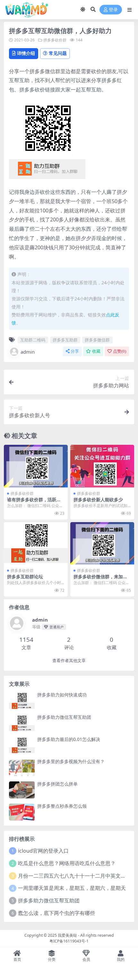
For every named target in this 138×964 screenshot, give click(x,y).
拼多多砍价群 (54, 40)
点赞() (119, 351)
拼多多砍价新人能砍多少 (98, 499)
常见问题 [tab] (58, 53)
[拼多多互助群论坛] (36, 543)
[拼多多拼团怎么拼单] (22, 789)
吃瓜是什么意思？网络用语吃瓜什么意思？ (67, 863)
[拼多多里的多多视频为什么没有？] (22, 767)
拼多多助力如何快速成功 (62, 695)
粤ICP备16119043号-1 (69, 941)
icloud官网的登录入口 (43, 850)
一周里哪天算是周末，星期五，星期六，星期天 (72, 887)
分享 (75, 351)
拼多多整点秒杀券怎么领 (62, 806)
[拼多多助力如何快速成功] (22, 700)
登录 (113, 9)
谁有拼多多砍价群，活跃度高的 (34, 502)
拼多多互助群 (65, 340)
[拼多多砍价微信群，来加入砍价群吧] (102, 543)
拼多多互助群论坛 (25, 576)
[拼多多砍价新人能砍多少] (102, 466)
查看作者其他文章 (69, 660)
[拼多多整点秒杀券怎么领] (22, 812)
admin (28, 352)
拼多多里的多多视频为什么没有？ (71, 761)
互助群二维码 (32, 340)
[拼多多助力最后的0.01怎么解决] (22, 745)
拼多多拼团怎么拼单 (57, 784)
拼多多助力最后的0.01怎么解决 (68, 739)
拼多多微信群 (97, 340)
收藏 (96, 351)
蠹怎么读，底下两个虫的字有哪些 (56, 913)
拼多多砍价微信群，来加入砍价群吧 (100, 579)
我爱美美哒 (67, 935)
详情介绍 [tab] (26, 53)
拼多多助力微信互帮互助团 (64, 717)
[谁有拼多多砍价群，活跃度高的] (36, 466)
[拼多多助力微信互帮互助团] (22, 723)
